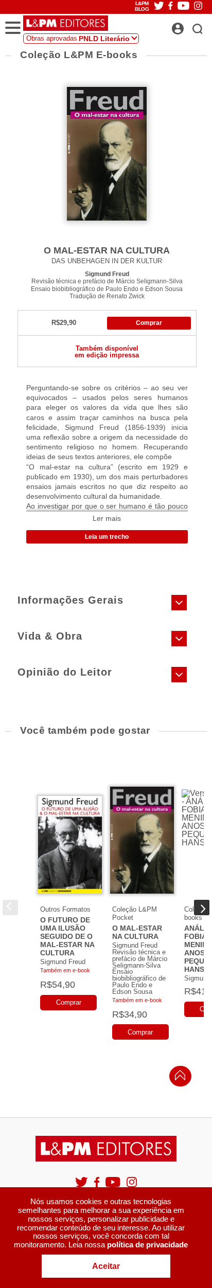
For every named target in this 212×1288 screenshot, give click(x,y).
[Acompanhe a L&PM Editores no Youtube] (113, 1186)
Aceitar (106, 1266)
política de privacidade (147, 1244)
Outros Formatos (65, 909)
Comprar (149, 322)
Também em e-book (65, 970)
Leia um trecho (107, 536)
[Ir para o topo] (177, 1078)
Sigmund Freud (107, 273)
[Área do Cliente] (189, 25)
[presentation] (10, 907)
